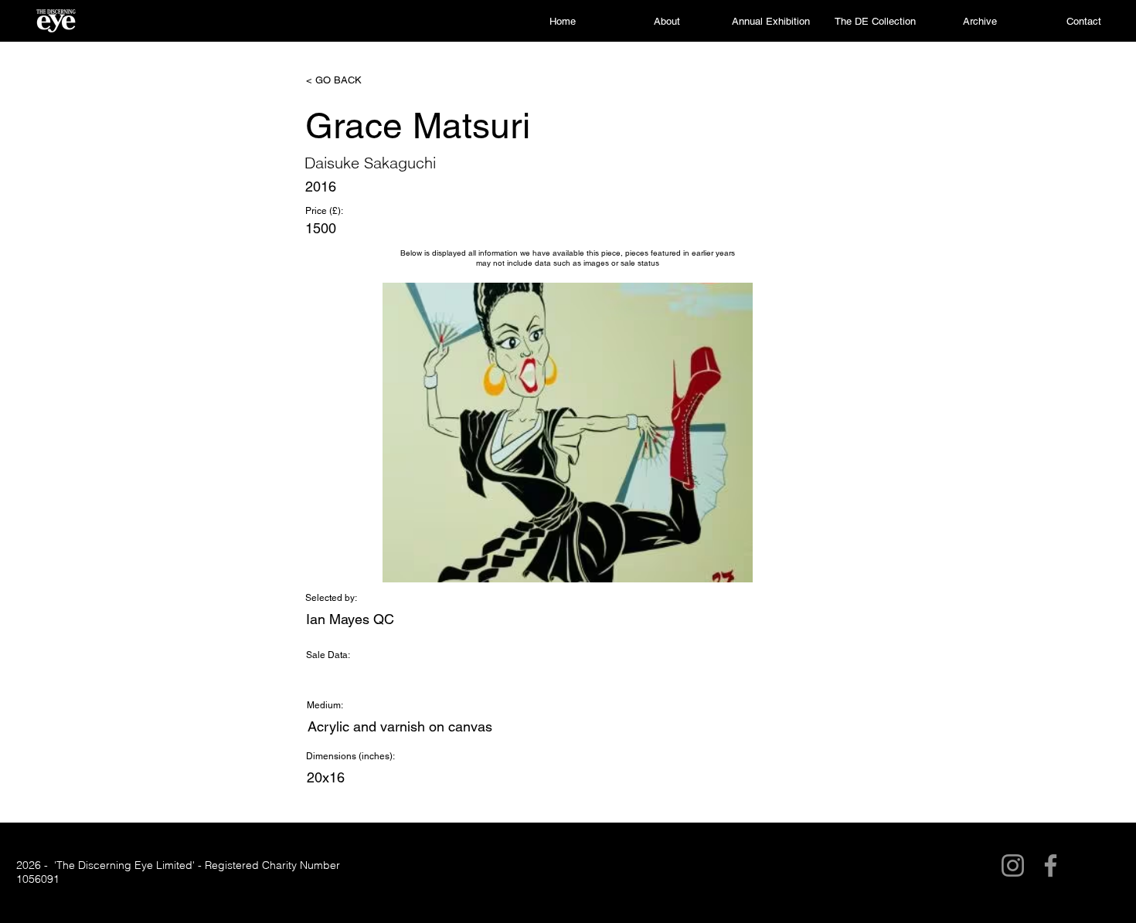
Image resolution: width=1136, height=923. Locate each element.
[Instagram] (1013, 865)
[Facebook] (1051, 865)
